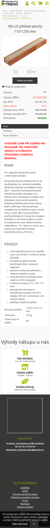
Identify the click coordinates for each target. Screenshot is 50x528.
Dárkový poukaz (25, 507)
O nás (25, 500)
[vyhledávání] (33, 4)
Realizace (25, 503)
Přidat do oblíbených (15, 86)
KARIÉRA (25, 487)
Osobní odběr (25, 372)
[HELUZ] (45, 93)
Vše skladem (25, 358)
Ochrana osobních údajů (25, 494)
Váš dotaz (7, 130)
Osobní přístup (25, 386)
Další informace (20, 523)
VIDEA (25, 491)
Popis (5, 126)
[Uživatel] (27, 4)
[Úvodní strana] (9, 3)
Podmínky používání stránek (25, 497)
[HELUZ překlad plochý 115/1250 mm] (25, 51)
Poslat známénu (10, 135)
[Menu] (47, 3)
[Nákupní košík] (40, 4)
